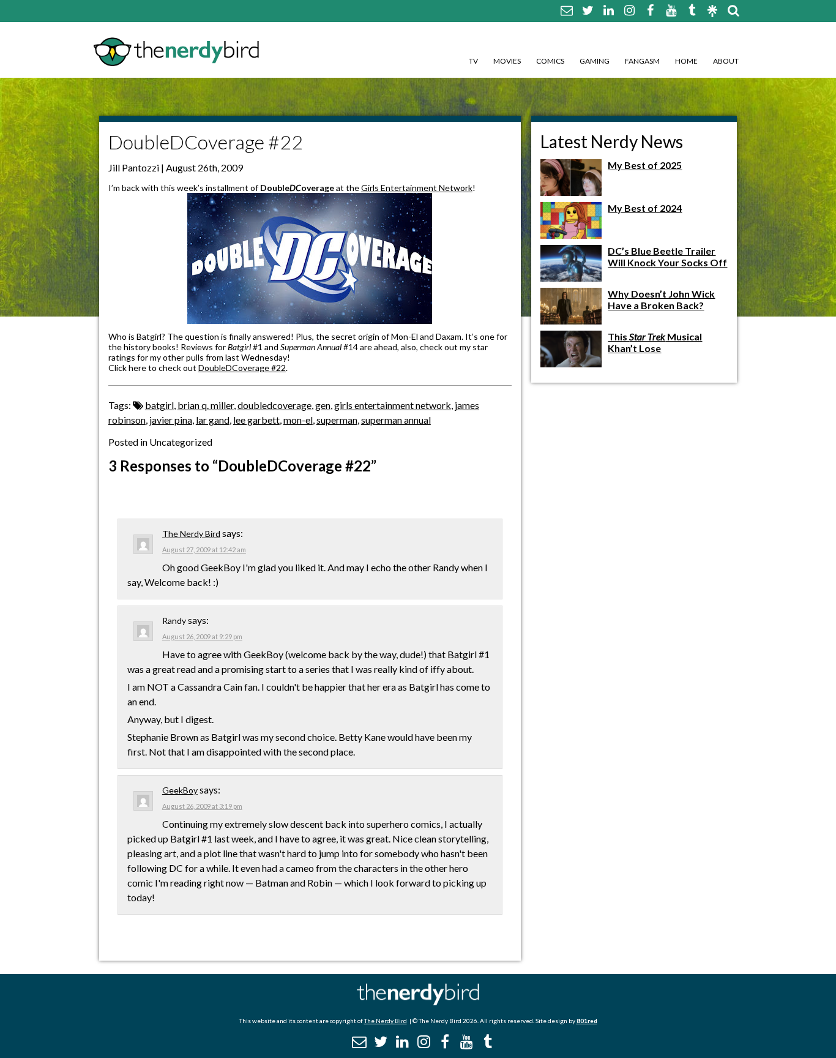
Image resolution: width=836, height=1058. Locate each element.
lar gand (213, 420)
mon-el (298, 420)
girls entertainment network (392, 405)
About (726, 61)
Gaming (595, 61)
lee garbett (256, 420)
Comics (550, 61)
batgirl (159, 405)
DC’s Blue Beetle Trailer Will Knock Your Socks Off (667, 256)
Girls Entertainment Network (416, 187)
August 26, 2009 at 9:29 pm (202, 636)
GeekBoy (180, 790)
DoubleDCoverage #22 (242, 367)
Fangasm (642, 61)
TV (473, 61)
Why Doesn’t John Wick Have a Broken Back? (661, 299)
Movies (507, 61)
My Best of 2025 (645, 165)
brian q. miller (205, 405)
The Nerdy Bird (191, 533)
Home (686, 61)
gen (322, 405)
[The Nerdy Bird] (418, 1002)
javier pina (170, 420)
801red (587, 1020)
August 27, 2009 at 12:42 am (204, 549)
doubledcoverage (274, 405)
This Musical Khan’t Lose (655, 342)
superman (336, 420)
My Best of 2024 (645, 208)
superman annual (396, 420)
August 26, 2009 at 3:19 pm (202, 806)
